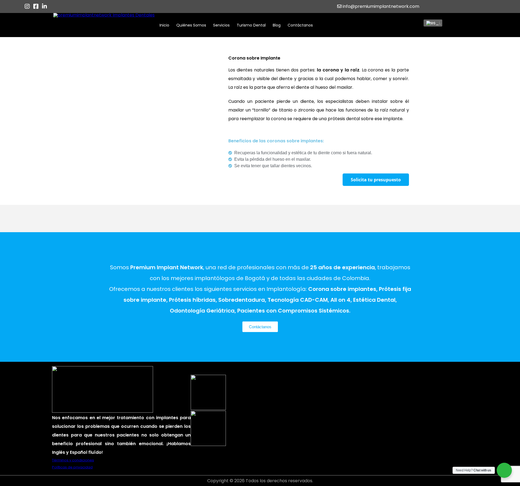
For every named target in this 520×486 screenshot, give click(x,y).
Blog (277, 25)
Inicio (164, 25)
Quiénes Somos (191, 25)
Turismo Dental (251, 25)
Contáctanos (300, 25)
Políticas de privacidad (72, 467)
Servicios (221, 25)
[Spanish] (431, 23)
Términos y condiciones (73, 460)
